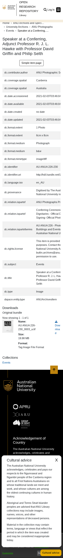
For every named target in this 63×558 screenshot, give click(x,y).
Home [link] (6, 23)
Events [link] (10, 30)
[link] (6, 362)
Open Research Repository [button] (28, 6)
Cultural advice (50, 552)
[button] (45, 10)
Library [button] (22, 15)
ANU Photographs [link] (42, 26)
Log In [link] (51, 9)
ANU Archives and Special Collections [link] (29, 23)
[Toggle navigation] (58, 9)
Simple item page (31, 63)
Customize (7, 553)
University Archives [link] (17, 26)
